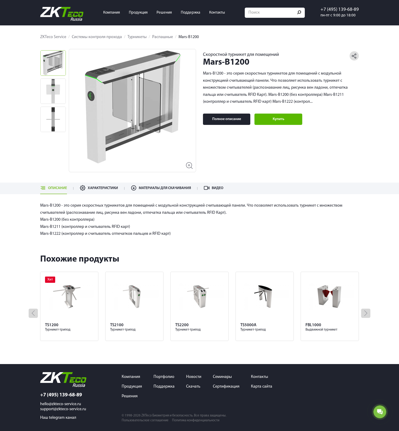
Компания (111, 13)
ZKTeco (146, 415)
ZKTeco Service (53, 37)
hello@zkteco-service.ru (60, 404)
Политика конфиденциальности (195, 420)
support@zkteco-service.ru (63, 409)
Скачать (193, 387)
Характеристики (103, 188)
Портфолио (164, 377)
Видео (217, 188)
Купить (278, 119)
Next (184, 107)
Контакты (217, 13)
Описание (57, 188)
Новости (193, 377)
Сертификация (226, 387)
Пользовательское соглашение (145, 420)
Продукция (138, 13)
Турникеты (137, 37)
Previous (81, 107)
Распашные (162, 37)
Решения (164, 13)
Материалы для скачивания (165, 188)
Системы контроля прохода (97, 37)
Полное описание (226, 119)
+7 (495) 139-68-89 (339, 9)
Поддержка (190, 13)
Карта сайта (261, 387)
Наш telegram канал (58, 418)
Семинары (222, 377)
